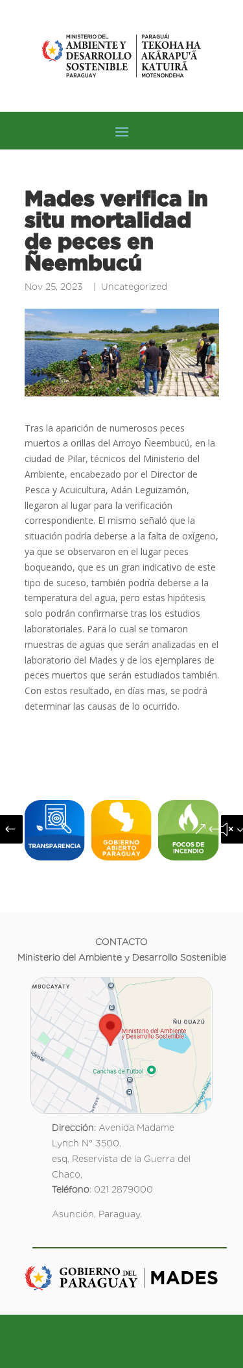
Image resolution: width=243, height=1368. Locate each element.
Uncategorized (134, 286)
